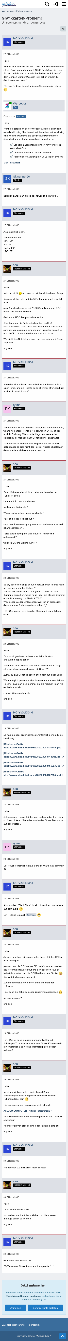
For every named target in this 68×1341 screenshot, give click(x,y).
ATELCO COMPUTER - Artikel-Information (26, 1110)
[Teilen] (63, 28)
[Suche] (47, 4)
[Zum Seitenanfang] (62, 1336)
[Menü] (63, 4)
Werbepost (20, 103)
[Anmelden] (55, 4)
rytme (32, 915)
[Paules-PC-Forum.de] (9, 4)
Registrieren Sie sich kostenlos (23, 1296)
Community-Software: (34, 1336)
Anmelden (15, 1308)
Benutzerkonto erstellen (45, 1308)
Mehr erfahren (11, 162)
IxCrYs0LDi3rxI (13, 22)
